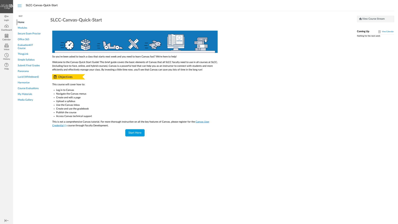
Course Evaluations (28, 88)
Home (21, 22)
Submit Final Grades (29, 65)
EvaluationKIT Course (25, 47)
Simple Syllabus (26, 59)
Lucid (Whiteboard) (28, 77)
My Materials (25, 94)
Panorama (23, 71)
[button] (6, 57)
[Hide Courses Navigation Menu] (19, 5)
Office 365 (23, 39)
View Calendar (387, 32)
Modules (22, 28)
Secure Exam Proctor (29, 33)
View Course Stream (373, 19)
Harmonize (24, 82)
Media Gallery (25, 100)
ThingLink (23, 54)
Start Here (134, 132)
